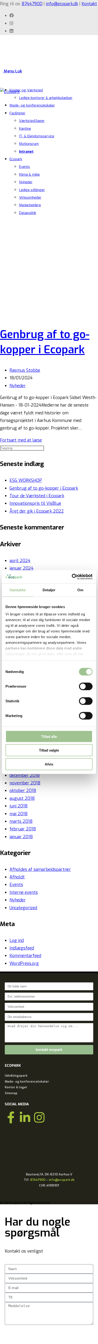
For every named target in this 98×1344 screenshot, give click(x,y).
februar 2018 (23, 829)
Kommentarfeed (25, 956)
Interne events (24, 892)
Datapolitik (27, 213)
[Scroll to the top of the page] (1, 1208)
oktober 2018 (23, 790)
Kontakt (89, 4)
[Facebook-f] (11, 1117)
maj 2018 (19, 814)
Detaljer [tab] (49, 590)
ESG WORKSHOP (26, 480)
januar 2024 (22, 568)
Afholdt (17, 877)
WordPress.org (24, 963)
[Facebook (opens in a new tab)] (12, 15)
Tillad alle (49, 736)
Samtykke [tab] (18, 590)
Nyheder (26, 182)
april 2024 (20, 561)
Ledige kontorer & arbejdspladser (46, 97)
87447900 (32, 4)
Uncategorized (23, 908)
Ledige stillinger (32, 190)
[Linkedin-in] (25, 1117)
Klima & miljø (29, 174)
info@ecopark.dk (62, 4)
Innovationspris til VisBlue (35, 503)
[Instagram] (39, 1117)
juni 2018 (19, 806)
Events (24, 166)
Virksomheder (30, 197)
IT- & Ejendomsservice (36, 136)
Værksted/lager (32, 120)
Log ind (17, 940)
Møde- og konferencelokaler (32, 105)
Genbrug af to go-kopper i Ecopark (44, 488)
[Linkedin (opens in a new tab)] (11, 31)
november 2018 (25, 783)
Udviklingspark (16, 1076)
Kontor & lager (16, 1087)
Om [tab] (80, 590)
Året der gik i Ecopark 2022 (37, 511)
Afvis (49, 764)
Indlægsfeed (22, 948)
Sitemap (11, 1093)
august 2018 (22, 798)
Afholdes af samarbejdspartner (40, 869)
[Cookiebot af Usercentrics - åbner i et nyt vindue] (72, 577)
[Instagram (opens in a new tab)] (11, 23)
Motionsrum (29, 143)
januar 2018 (21, 837)
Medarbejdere (30, 205)
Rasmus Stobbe (25, 370)
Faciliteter (17, 113)
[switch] (86, 686)
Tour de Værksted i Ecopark (37, 496)
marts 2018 (21, 821)
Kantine (25, 128)
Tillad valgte (49, 750)
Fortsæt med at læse (22, 440)
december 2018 (25, 775)
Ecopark (16, 159)
